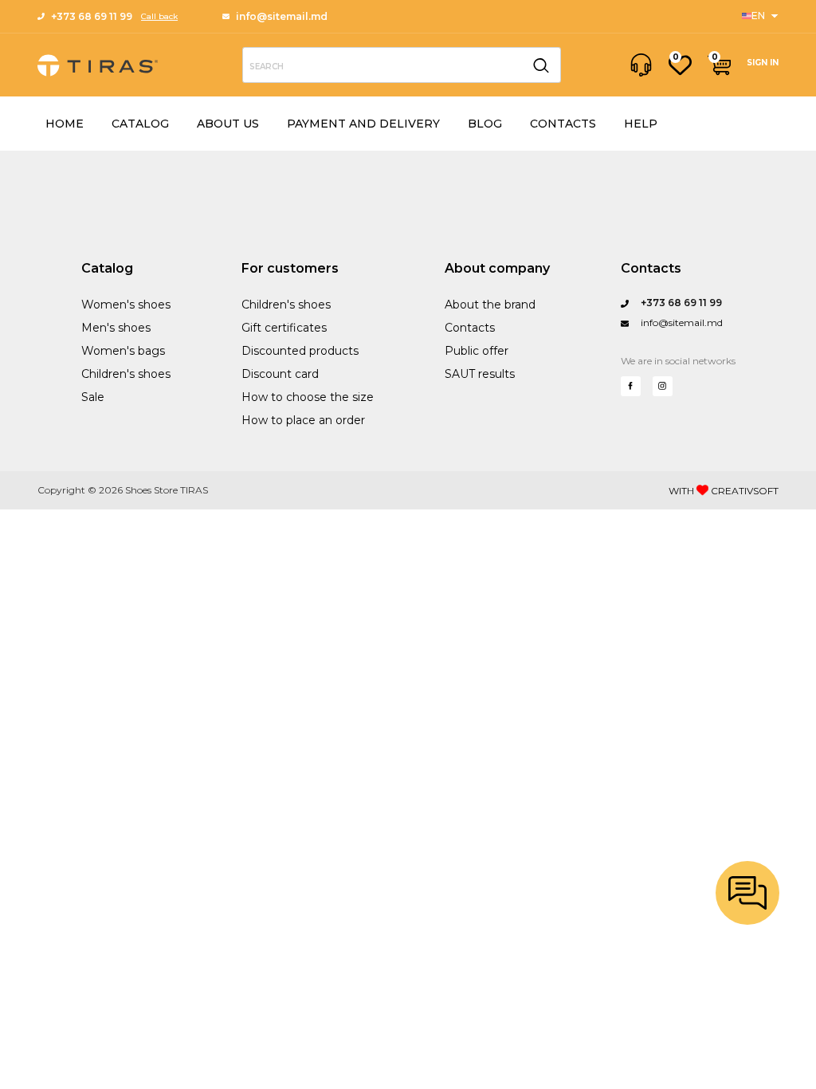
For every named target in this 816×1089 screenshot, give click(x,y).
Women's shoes (126, 304)
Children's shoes (126, 374)
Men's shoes (116, 327)
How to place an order (303, 420)
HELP (640, 123)
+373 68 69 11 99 (91, 16)
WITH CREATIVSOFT (724, 491)
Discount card (280, 374)
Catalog (107, 268)
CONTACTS (563, 123)
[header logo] (97, 65)
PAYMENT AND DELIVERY (363, 123)
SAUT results (480, 374)
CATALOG (140, 123)
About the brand (490, 304)
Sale (92, 397)
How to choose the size (307, 397)
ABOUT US (228, 123)
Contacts (470, 327)
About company (497, 268)
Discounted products (300, 351)
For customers (290, 268)
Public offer (476, 351)
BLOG (485, 123)
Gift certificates (284, 327)
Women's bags (123, 351)
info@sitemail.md (282, 16)
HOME (64, 123)
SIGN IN (763, 62)
